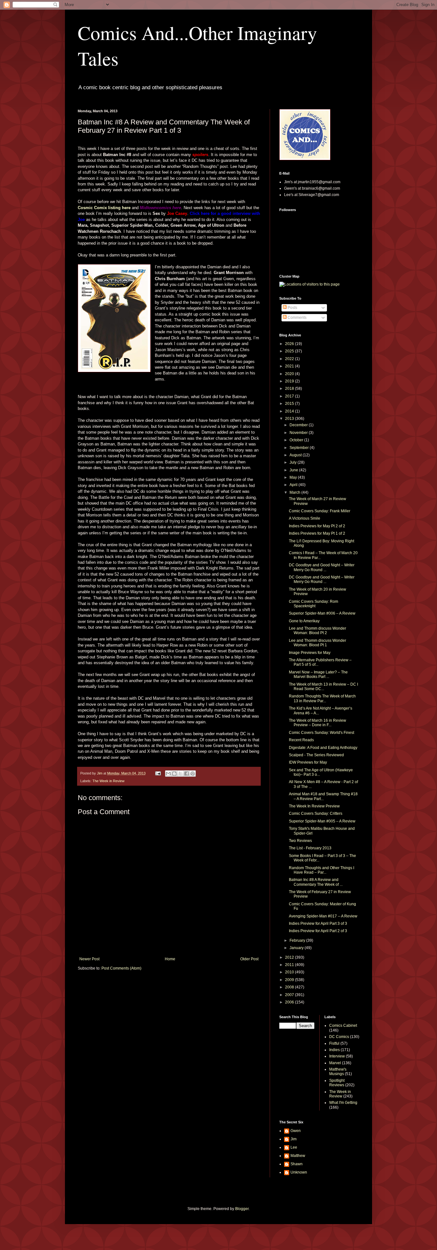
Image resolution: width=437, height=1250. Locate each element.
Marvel (335, 1063)
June (294, 470)
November (299, 432)
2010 (290, 972)
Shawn (296, 1164)
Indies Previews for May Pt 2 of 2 (317, 526)
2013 (290, 418)
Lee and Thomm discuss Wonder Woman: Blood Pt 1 (317, 642)
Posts (292, 307)
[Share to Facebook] (186, 773)
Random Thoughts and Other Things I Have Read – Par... (321, 870)
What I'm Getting (343, 1102)
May (294, 477)
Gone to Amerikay (304, 621)
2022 (290, 359)
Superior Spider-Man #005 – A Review (322, 821)
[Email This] (168, 773)
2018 (290, 388)
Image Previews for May (309, 652)
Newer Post (89, 959)
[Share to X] (180, 773)
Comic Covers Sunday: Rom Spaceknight (313, 603)
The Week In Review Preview (314, 806)
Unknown (298, 1172)
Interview (337, 1056)
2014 (290, 411)
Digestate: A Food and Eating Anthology (323, 747)
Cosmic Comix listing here (104, 207)
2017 (290, 396)
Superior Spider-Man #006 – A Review (322, 613)
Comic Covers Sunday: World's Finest (321, 732)
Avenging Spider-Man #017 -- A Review (323, 916)
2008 (290, 987)
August (296, 455)
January (297, 948)
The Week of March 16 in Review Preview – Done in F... (317, 722)
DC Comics (339, 1036)
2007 (290, 995)
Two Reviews (300, 840)
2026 (290, 344)
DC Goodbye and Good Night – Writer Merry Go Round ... (321, 567)
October (297, 440)
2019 (290, 381)
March (295, 492)
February (298, 940)
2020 (290, 374)
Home (170, 959)
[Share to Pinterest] (192, 773)
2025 (290, 351)
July (294, 462)
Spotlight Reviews (337, 1082)
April (294, 485)
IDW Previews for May (308, 762)
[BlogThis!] (174, 773)
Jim (293, 1139)
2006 (290, 1002)
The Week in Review (108, 781)
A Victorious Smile (304, 518)
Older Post (249, 959)
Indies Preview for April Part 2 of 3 (318, 931)
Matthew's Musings (337, 1071)
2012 (290, 957)
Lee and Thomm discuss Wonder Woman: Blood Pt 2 (317, 630)
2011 (290, 965)
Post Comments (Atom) (121, 968)
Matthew (297, 1155)
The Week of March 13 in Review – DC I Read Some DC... (323, 686)
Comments (296, 317)
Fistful (334, 1043)
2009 (290, 980)
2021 (290, 366)
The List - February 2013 (310, 848)
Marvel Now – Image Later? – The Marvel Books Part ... (318, 674)
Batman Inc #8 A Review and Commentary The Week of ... (316, 881)
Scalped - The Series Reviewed (316, 755)
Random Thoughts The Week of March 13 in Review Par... (322, 698)
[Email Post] (158, 773)
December (299, 425)
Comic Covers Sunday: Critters (315, 813)
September (300, 447)
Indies (334, 1050)
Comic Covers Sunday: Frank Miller (319, 511)
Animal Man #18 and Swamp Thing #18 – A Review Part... (323, 796)
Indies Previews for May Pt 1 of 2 (317, 533)
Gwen (295, 1130)
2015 (290, 403)
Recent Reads (301, 740)
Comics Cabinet (343, 1025)
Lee (293, 1147)
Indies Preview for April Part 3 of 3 (318, 923)
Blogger (242, 1209)
